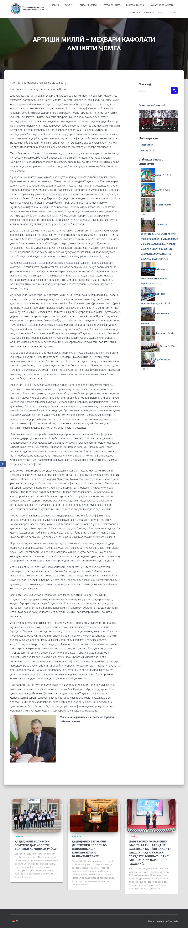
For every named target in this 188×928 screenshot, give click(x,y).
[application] (158, 121)
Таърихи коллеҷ (163, 205)
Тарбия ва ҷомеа (112, 5)
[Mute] (169, 128)
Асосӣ (158, 175)
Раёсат (163, 346)
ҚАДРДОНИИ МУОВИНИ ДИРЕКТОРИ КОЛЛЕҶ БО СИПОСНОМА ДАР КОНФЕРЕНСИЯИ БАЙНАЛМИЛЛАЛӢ (89, 849)
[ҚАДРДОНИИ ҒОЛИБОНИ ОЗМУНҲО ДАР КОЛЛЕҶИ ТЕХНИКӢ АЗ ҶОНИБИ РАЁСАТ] (36, 815)
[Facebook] (3, 464)
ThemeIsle (173, 921)
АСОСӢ (158, 190)
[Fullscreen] (173, 128)
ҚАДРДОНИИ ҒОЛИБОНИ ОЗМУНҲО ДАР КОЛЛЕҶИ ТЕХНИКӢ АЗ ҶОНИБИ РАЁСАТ (36, 845)
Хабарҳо (134, 12)
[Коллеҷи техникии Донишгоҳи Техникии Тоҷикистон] (27, 9)
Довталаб (148, 12)
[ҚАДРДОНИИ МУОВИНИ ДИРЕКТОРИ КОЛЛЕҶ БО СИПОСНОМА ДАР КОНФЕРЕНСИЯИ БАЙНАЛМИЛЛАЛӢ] (94, 815)
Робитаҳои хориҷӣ (135, 5)
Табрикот (145, 145)
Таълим (69, 5)
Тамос (161, 12)
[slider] (156, 128)
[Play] (143, 128)
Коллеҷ (55, 5)
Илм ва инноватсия (88, 5)
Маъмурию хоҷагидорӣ (162, 5)
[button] (158, 121)
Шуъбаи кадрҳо (163, 359)
